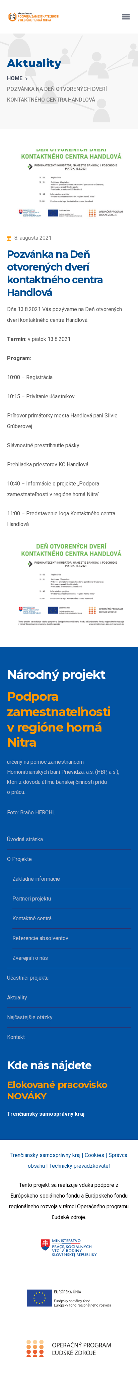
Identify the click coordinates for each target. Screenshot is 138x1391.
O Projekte (19, 859)
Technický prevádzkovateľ (79, 1166)
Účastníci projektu (28, 978)
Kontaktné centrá (32, 918)
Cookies (94, 1155)
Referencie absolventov (40, 938)
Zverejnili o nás (30, 958)
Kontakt (16, 1037)
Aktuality (17, 997)
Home (14, 78)
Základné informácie (36, 879)
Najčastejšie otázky (30, 1017)
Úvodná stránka (25, 839)
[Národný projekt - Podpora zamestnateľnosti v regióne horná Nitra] (34, 16)
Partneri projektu (31, 898)
